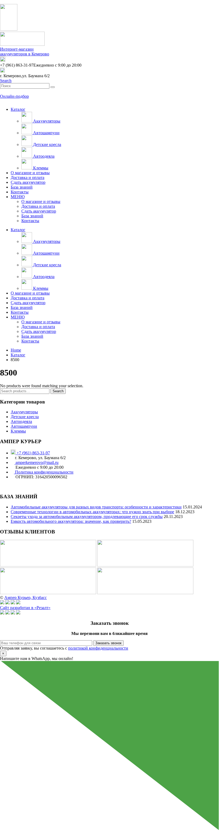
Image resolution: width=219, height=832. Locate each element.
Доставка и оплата (27, 177)
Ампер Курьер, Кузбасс (25, 597)
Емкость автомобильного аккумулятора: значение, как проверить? (71, 521)
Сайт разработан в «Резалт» (25, 607)
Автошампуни (46, 132)
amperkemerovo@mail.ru (36, 462)
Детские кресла (46, 144)
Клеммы (40, 168)
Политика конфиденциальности (43, 472)
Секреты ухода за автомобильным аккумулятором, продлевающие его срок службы (87, 516)
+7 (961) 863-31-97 (32, 453)
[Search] (52, 87)
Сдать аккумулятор (28, 182)
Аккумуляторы (46, 121)
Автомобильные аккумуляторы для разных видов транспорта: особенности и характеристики (96, 507)
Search (58, 391)
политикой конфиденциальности (98, 648)
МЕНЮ (18, 196)
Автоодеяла (43, 156)
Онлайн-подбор (14, 96)
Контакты (20, 192)
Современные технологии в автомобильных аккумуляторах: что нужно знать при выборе (92, 511)
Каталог (18, 109)
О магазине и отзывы (30, 172)
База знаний (22, 187)
